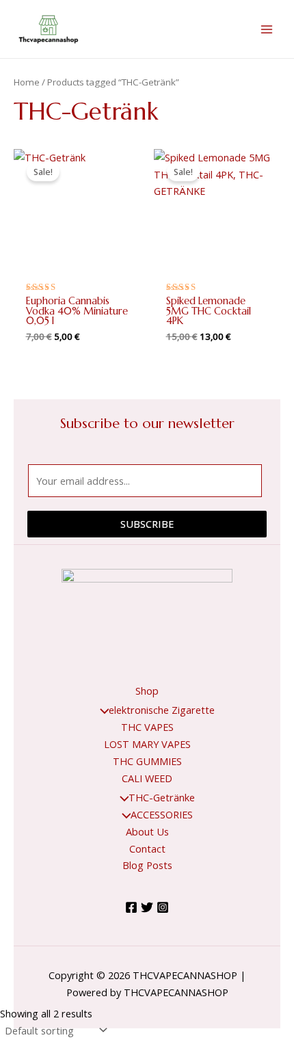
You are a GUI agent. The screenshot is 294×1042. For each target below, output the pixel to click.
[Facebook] (131, 907)
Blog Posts (147, 865)
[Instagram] (163, 907)
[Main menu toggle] (266, 28)
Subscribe (147, 524)
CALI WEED (147, 778)
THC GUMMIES (147, 761)
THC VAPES (147, 727)
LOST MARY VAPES (147, 744)
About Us (147, 831)
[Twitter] (147, 907)
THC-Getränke (162, 797)
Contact (147, 848)
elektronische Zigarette (162, 710)
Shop (147, 690)
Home (27, 82)
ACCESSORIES (162, 814)
